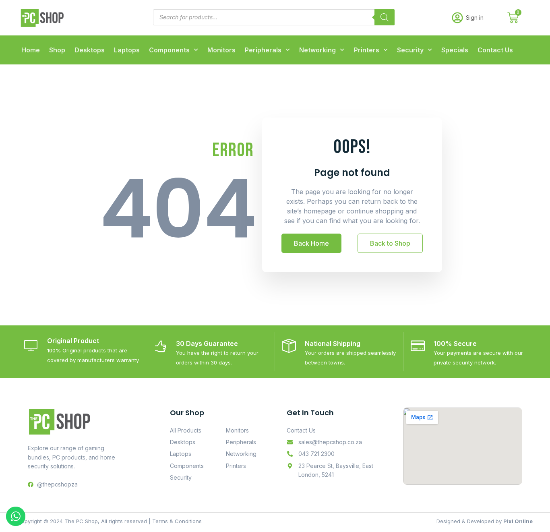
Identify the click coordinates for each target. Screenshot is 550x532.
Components (169, 50)
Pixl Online (518, 521)
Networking (317, 50)
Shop (57, 50)
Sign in (475, 17)
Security (410, 50)
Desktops (89, 50)
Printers (366, 50)
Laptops (127, 50)
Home (30, 50)
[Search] (384, 17)
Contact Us (495, 50)
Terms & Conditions (177, 521)
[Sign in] (457, 17)
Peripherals (263, 50)
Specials (454, 50)
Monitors (221, 50)
